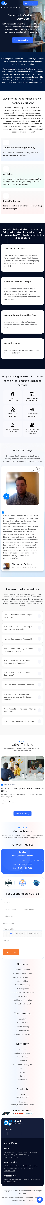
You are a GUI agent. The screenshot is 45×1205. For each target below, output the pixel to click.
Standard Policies (18, 1200)
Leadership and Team (22, 1053)
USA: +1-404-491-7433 (22, 868)
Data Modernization (22, 969)
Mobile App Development (22, 973)
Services (12, 7)
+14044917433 (22, 1097)
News (22, 1072)
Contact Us (29, 3)
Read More (10, 802)
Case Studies (22, 1057)
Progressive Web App (22, 1034)
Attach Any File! (8, 929)
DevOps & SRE (22, 996)
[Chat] (40, 1200)
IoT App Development (22, 1004)
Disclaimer (19, 1198)
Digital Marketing (24, 7)
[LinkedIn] (19, 1133)
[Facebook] (10, 1133)
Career (22, 1076)
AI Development (22, 988)
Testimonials (23, 1060)
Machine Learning (22, 1026)
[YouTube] (24, 1133)
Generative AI (22, 1023)
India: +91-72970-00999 (22, 864)
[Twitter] (14, 1133)
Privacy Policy (7, 1198)
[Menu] (40, 3)
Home (3, 7)
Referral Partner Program (22, 1064)
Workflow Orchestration (22, 1000)
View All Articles (21, 813)
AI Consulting (22, 981)
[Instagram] (5, 1133)
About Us (22, 1049)
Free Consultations (21, 40)
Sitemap (30, 1200)
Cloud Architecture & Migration (23, 992)
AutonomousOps (22, 1030)
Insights (23, 1068)
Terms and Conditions (33, 1198)
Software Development (22, 977)
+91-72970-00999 (11, 1157)
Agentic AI (22, 1019)
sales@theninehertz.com (22, 855)
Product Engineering (22, 985)
